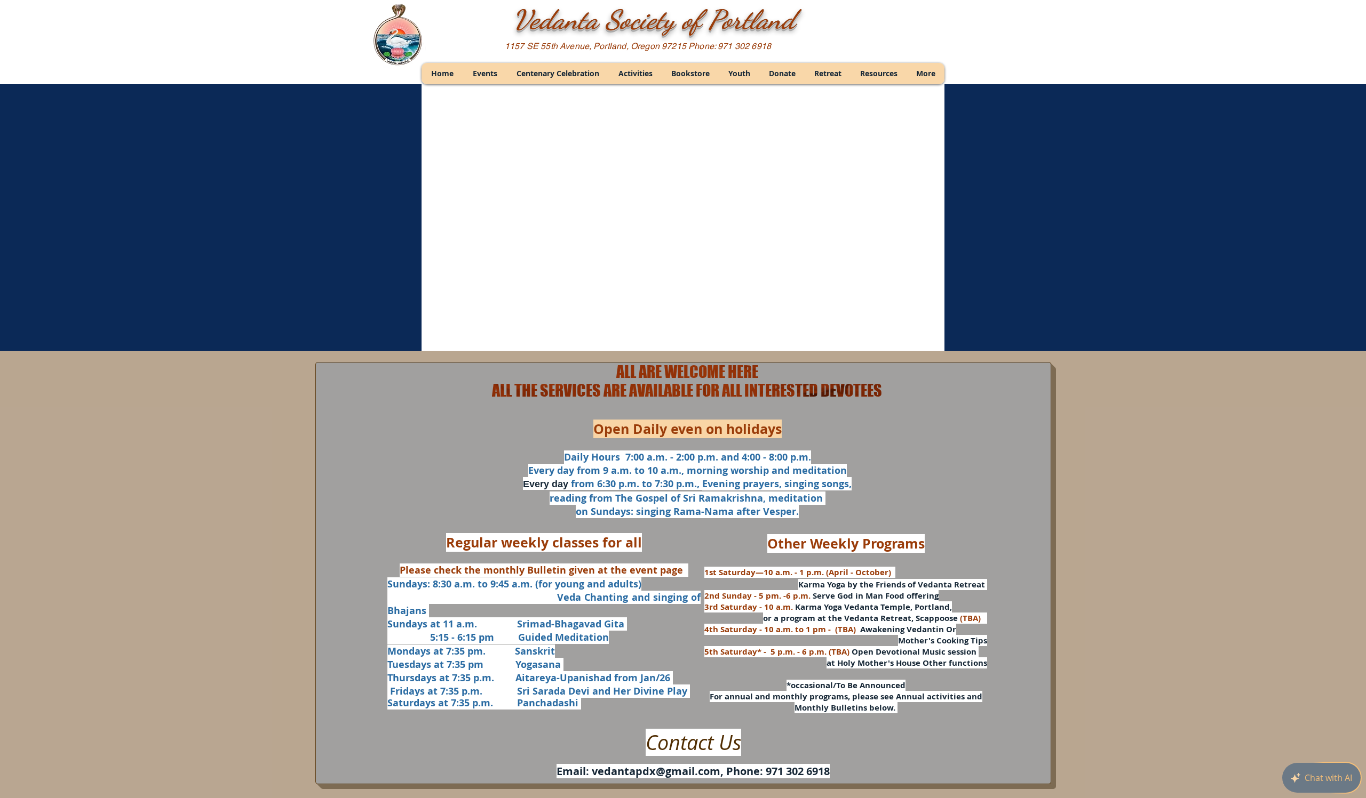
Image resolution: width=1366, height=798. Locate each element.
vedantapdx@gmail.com (656, 771)
